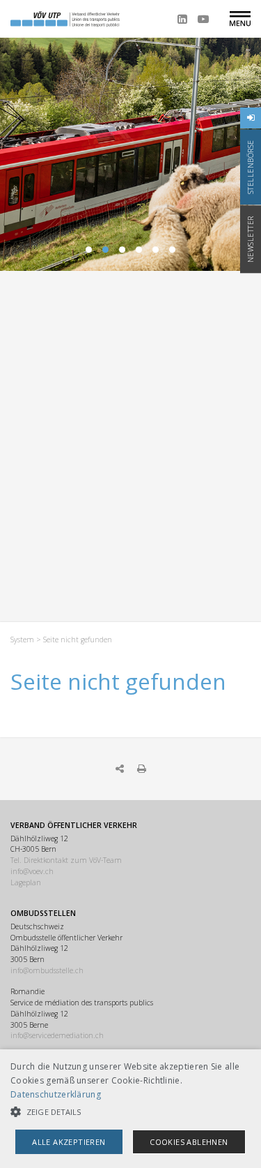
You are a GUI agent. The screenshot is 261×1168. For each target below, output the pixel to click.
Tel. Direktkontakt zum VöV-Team (66, 860)
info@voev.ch (32, 871)
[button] (130, 1111)
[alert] (130, 1108)
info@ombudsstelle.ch (47, 970)
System (22, 639)
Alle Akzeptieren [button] (68, 1142)
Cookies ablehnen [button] (189, 1142)
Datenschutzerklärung (55, 1094)
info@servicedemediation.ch (57, 1035)
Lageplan (25, 882)
